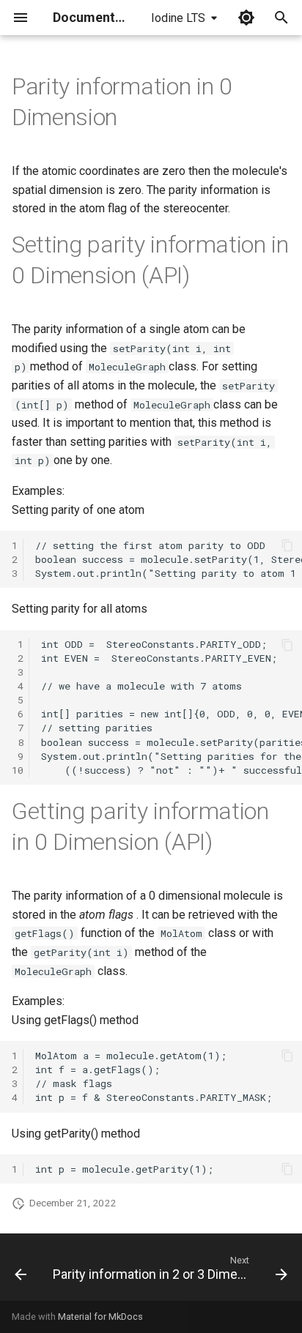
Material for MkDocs (100, 1316)
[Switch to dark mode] (246, 17)
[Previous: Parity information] (20, 1271)
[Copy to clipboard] (287, 545)
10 (17, 770)
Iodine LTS (178, 18)
